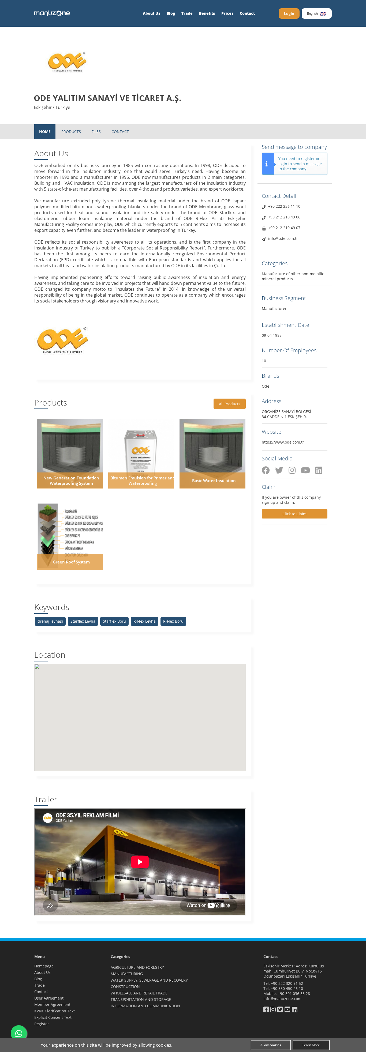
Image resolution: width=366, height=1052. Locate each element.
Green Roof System (71, 562)
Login (289, 13)
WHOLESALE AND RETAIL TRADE (139, 993)
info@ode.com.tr (283, 238)
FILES (96, 131)
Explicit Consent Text (53, 1017)
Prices (227, 13)
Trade (187, 13)
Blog (171, 13)
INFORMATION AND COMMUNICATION (145, 1005)
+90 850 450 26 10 (287, 988)
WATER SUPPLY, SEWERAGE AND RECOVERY (149, 980)
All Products (229, 403)
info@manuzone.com (282, 998)
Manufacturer (274, 308)
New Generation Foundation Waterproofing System (71, 480)
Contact (247, 13)
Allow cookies (270, 1045)
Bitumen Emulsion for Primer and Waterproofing (142, 480)
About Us (151, 13)
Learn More (311, 1045)
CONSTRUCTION (125, 986)
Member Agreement (52, 1004)
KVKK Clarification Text (54, 1010)
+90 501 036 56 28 (294, 993)
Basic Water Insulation (214, 480)
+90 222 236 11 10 (284, 206)
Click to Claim (294, 513)
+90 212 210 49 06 (284, 217)
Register (41, 1023)
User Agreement (49, 998)
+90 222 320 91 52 (287, 983)
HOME (45, 131)
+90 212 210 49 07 (284, 227)
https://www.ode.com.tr (283, 442)
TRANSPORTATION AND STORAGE (141, 999)
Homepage (44, 965)
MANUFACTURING (127, 973)
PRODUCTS (71, 131)
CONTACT (120, 131)
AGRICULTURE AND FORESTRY (137, 967)
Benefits (207, 13)
